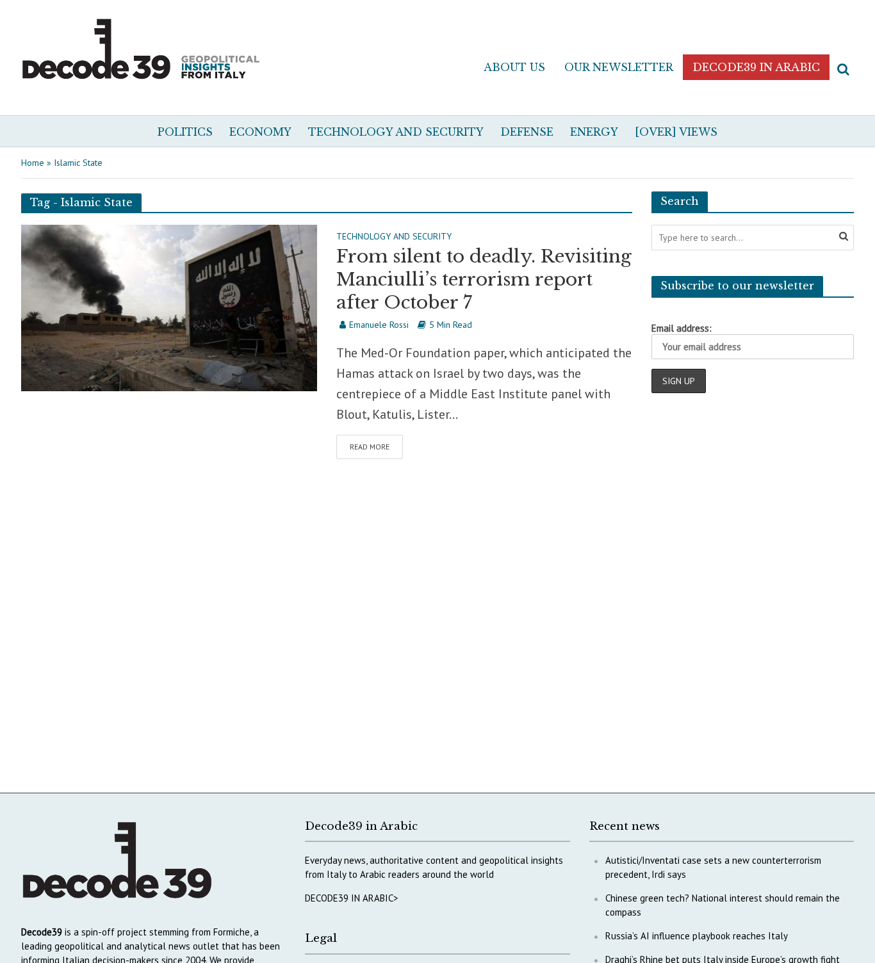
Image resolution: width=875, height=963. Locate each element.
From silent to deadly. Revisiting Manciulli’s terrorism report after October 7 (484, 279)
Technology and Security (396, 131)
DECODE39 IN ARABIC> (351, 898)
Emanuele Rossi (379, 324)
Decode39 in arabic (756, 67)
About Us (514, 67)
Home (32, 162)
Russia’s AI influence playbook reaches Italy (696, 936)
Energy (594, 131)
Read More (369, 446)
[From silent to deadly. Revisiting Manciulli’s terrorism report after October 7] (169, 306)
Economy (260, 131)
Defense (526, 131)
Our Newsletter (618, 67)
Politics (185, 131)
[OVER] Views (676, 131)
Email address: (681, 328)
